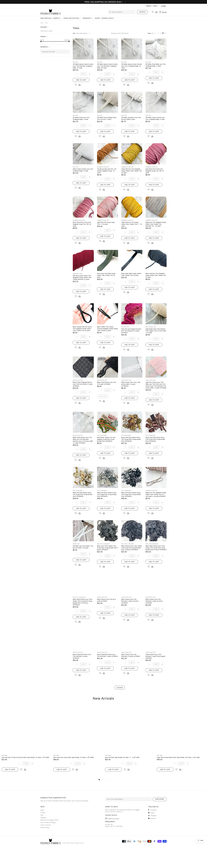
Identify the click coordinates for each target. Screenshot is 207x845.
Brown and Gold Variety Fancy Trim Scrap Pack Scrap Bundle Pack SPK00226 (155, 439)
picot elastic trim (151, 327)
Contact (42, 812)
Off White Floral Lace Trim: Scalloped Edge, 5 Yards (81, 118)
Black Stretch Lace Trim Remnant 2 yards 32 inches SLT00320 (154, 601)
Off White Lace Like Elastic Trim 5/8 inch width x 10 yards (83, 547)
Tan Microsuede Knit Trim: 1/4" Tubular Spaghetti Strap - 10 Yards (106, 170)
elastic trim (76, 544)
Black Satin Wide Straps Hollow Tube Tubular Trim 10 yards (131, 274)
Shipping (43, 817)
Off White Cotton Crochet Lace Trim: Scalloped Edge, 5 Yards (155, 118)
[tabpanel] (26, 741)
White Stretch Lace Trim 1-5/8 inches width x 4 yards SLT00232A (130, 384)
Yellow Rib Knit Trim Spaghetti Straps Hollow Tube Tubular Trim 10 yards (131, 170)
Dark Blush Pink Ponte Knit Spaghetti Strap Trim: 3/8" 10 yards (155, 170)
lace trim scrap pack (103, 544)
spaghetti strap (77, 273)
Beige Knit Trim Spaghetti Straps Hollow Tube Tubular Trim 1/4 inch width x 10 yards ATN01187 (156, 494)
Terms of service (45, 825)
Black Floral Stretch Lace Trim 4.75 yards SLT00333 (106, 383)
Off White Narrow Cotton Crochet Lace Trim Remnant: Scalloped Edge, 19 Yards (107, 66)
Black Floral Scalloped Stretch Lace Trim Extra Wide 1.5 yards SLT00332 (83, 384)
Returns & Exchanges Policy (49, 820)
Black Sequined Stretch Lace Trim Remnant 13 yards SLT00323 (82, 656)
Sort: (74, 33)
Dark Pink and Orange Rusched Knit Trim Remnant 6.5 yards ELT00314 (131, 330)
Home (41, 22)
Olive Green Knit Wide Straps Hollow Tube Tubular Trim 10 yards (106, 275)
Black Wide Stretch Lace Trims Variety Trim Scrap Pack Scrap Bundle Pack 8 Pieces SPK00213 (156, 547)
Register (148, 6)
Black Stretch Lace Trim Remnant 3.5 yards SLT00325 (130, 655)
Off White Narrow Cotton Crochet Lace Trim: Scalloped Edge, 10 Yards (131, 66)
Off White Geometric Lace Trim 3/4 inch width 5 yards (131, 118)
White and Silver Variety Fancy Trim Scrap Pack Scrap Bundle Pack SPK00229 (106, 494)
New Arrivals (103, 698)
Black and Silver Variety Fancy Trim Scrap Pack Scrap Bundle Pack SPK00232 (131, 494)
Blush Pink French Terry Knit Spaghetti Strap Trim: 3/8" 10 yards (82, 224)
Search (142, 12)
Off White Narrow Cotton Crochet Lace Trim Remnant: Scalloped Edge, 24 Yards (83, 66)
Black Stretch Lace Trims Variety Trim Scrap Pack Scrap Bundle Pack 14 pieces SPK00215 (131, 547)
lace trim (75, 62)
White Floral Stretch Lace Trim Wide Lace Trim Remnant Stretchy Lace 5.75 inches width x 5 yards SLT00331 (83, 440)
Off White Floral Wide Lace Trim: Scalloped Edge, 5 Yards (156, 65)
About (42, 810)
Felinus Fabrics (50, 12)
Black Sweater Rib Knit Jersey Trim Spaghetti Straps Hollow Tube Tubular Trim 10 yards (82, 328)
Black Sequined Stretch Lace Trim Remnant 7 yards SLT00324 (107, 655)
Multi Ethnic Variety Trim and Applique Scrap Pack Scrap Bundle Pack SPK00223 (106, 439)
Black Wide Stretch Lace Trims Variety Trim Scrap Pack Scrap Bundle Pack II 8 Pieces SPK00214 (82, 602)
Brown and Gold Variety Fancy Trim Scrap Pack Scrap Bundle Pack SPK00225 (131, 439)
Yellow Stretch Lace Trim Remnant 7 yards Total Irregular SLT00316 (155, 656)
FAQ (41, 815)
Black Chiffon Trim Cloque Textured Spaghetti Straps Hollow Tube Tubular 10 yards (107, 328)
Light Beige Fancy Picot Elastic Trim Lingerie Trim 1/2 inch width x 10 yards (156, 330)
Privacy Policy (44, 827)
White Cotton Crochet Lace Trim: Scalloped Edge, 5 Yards (83, 170)
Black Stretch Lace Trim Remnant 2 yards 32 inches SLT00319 (129, 601)
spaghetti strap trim (103, 167)
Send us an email (113, 818)
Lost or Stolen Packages (48, 822)
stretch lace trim (78, 380)
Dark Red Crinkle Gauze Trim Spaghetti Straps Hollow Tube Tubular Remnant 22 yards (82, 277)
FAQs (137, 810)
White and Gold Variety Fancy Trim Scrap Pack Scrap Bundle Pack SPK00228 (82, 494)
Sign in (155, 6)
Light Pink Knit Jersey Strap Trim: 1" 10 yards (106, 223)
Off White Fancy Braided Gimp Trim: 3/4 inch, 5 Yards (106, 118)
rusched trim (125, 327)
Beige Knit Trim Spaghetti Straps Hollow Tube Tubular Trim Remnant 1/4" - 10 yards (156, 224)
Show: (149, 33)
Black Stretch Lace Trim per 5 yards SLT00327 (106, 600)
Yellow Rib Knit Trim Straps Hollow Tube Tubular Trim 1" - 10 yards (131, 224)
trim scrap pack (102, 435)
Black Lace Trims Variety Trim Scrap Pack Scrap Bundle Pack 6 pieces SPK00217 (107, 547)
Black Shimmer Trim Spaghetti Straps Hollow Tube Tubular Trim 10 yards (156, 275)
